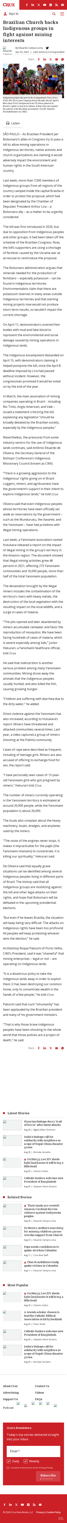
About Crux (10, 1386)
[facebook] (27, 5)
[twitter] (39, 5)
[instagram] (51, 5)
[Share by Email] (57, 59)
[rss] (57, 5)
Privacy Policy (46, 1467)
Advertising (11, 1392)
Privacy (40, 1512)
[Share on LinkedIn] (45, 59)
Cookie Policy (54, 1512)
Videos (39, 1392)
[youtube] (45, 5)
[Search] (54, 14)
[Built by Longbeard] (61, 1518)
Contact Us (42, 1386)
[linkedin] (33, 5)
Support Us (10, 1399)
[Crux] (9, 5)
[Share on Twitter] (51, 59)
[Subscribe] (63, 5)
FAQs (38, 1399)
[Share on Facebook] (39, 59)
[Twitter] (47, 47)
